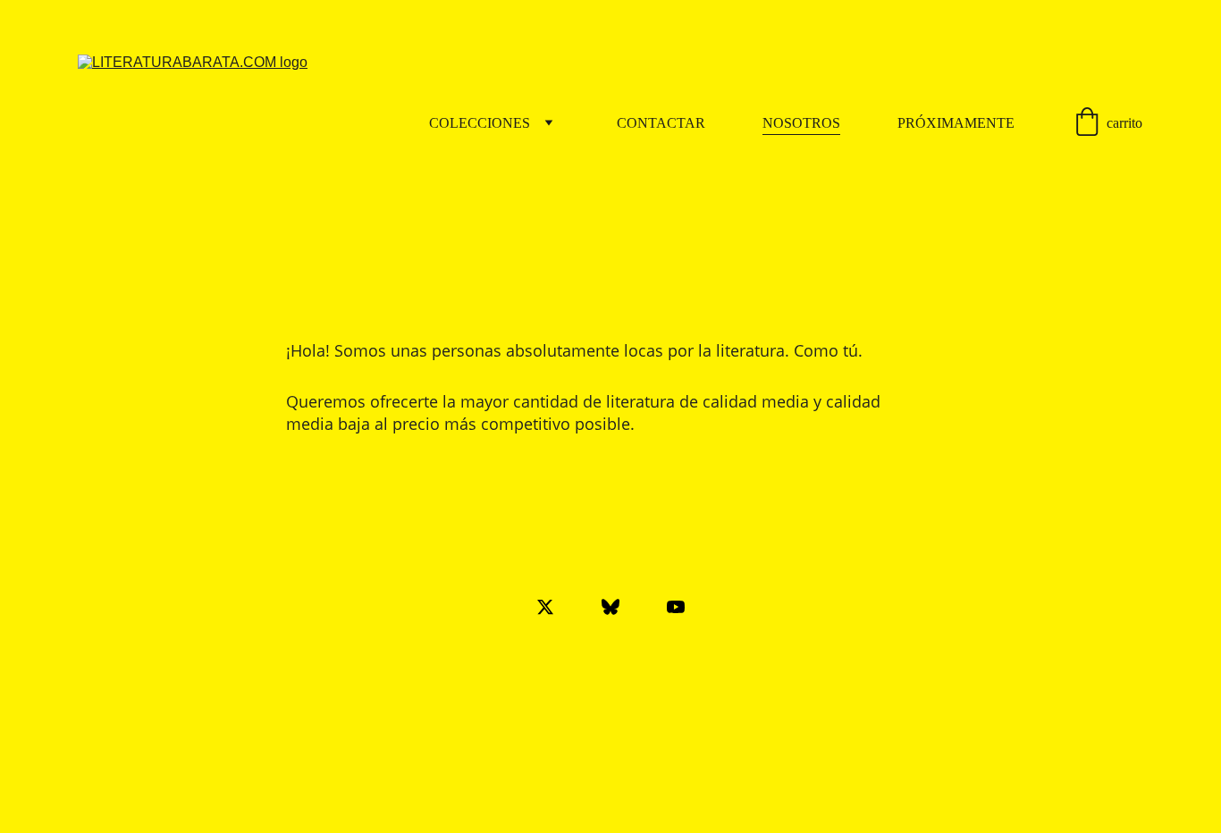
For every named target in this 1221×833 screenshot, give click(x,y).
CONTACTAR (661, 122)
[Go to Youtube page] (676, 607)
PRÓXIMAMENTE (956, 122)
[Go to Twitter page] (554, 607)
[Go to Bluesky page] (619, 607)
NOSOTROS (801, 122)
